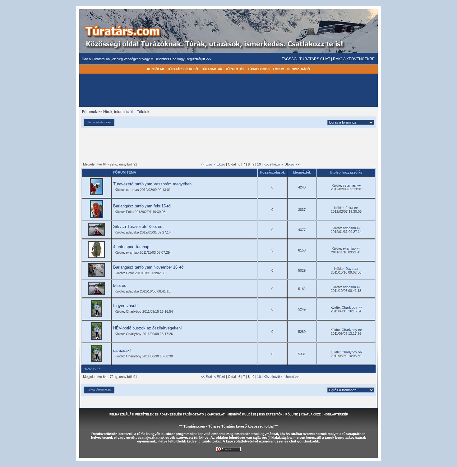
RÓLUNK (291, 414)
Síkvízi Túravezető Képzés (137, 226)
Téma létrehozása (99, 122)
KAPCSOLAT (216, 414)
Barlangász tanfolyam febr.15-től (142, 206)
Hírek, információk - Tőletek (126, 112)
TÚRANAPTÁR (211, 69)
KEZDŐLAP (155, 69)
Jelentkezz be (166, 59)
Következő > (273, 164)
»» (359, 185)
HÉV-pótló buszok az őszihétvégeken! (147, 328)
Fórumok (89, 112)
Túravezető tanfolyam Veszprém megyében (152, 184)
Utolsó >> (291, 164)
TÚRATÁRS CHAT (314, 59)
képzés (119, 285)
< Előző (219, 164)
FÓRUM (278, 69)
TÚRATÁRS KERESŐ (182, 69)
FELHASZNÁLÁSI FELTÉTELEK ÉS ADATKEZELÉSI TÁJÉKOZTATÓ (156, 414)
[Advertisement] (228, 146)
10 (259, 164)
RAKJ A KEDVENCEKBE (354, 59)
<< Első (206, 164)
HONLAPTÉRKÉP (336, 414)
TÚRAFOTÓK (235, 69)
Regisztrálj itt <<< (198, 59)
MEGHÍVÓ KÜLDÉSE (242, 414)
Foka (349, 208)
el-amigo (349, 248)
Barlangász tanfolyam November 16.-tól (148, 267)
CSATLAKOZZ (311, 414)
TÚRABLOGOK (259, 69)
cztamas (349, 185)
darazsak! (122, 350)
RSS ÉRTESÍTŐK (271, 414)
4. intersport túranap (131, 246)
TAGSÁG (289, 59)
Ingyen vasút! (125, 305)
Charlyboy (349, 307)
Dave (349, 268)
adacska (349, 228)
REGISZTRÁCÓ (298, 69)
